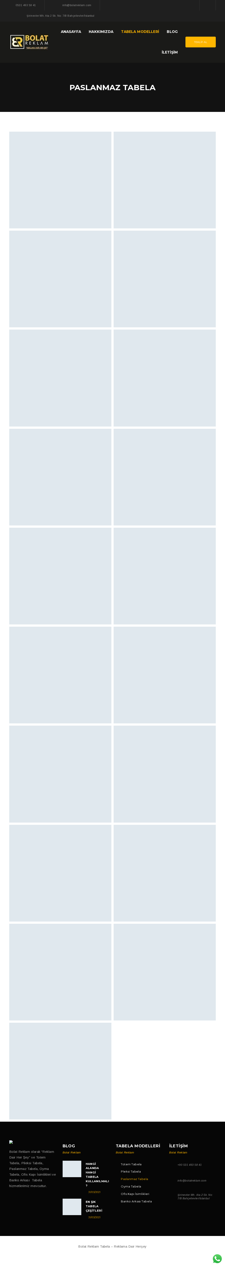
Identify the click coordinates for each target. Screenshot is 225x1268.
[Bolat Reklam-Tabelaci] (29, 41)
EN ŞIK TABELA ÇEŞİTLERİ (94, 1206)
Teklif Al (200, 42)
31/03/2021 (94, 1192)
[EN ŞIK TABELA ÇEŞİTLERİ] (72, 1207)
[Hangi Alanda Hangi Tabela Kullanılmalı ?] (72, 1169)
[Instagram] (207, 5)
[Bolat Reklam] (11, 1142)
